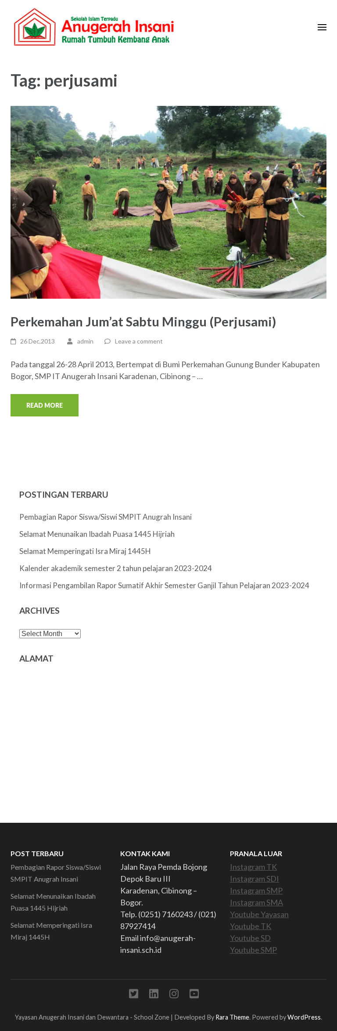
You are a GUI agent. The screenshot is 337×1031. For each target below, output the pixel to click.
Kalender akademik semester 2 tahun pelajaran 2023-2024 (115, 568)
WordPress (304, 1017)
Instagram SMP (256, 890)
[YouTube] (194, 995)
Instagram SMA (256, 902)
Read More (44, 405)
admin (85, 341)
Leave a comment (139, 341)
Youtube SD (250, 938)
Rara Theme (232, 1017)
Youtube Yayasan (259, 914)
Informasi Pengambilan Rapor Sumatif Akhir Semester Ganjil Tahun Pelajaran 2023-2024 (164, 585)
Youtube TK (250, 926)
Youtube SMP (253, 950)
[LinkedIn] (153, 995)
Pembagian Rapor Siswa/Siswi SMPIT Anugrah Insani (105, 516)
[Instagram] (174, 995)
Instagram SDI (254, 878)
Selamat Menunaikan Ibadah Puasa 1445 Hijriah (97, 534)
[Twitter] (133, 995)
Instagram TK (253, 867)
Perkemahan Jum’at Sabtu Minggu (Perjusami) (143, 321)
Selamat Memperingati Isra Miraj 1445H (85, 551)
